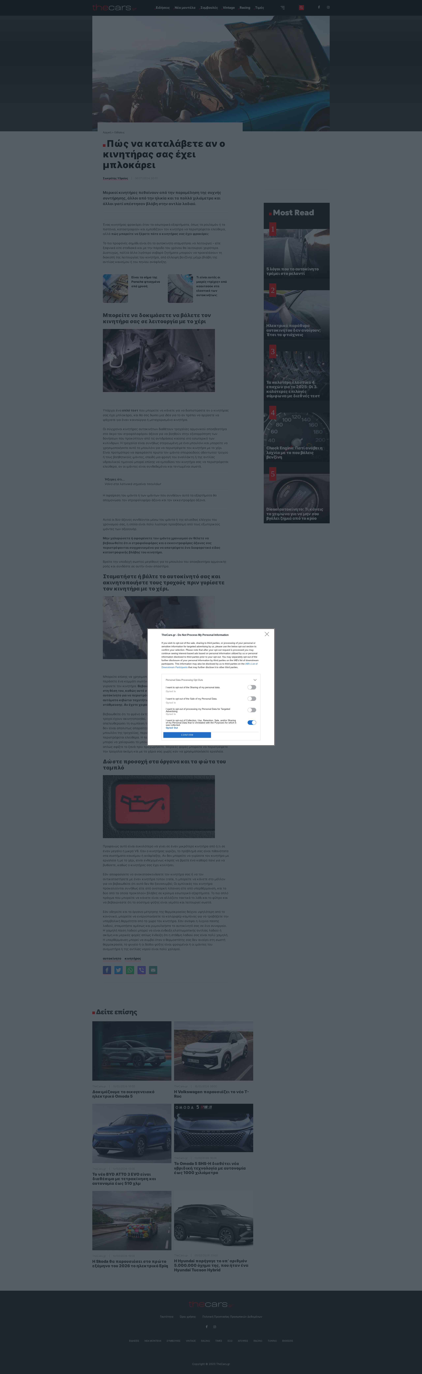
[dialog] (211, 687)
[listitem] (211, 680)
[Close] (268, 635)
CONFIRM (187, 735)
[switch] (252, 687)
